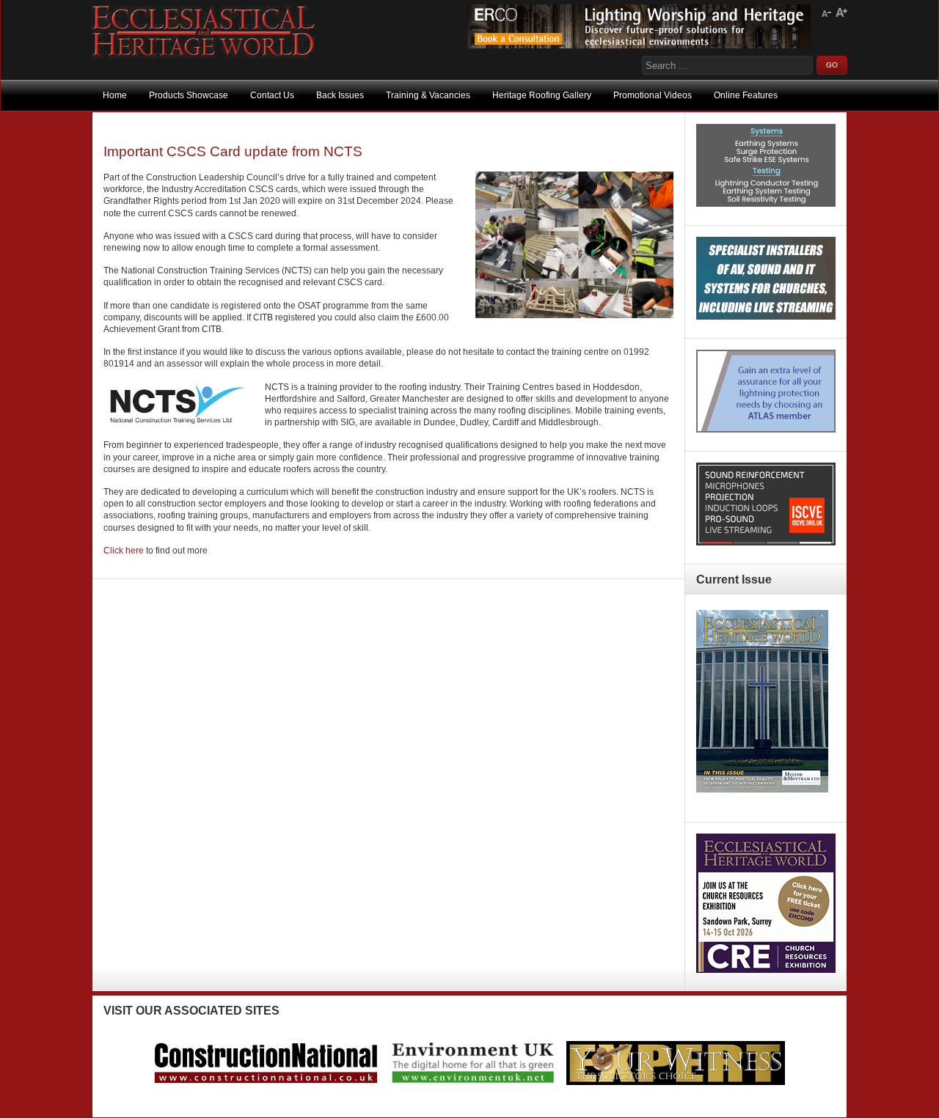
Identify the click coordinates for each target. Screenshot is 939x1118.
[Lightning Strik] (766, 204)
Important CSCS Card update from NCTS (232, 151)
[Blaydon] (766, 542)
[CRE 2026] (766, 970)
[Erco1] (639, 45)
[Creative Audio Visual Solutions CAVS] (766, 317)
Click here (123, 550)
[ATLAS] (766, 429)
